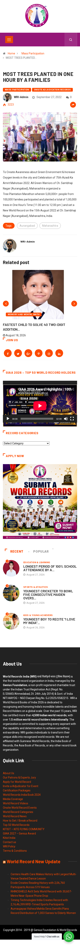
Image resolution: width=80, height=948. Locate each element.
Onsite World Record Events (20, 807)
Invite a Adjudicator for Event (20, 786)
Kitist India (9, 837)
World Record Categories (18, 812)
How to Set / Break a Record (20, 820)
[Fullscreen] (72, 419)
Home (11, 53)
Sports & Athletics (35, 587)
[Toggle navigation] (9, 39)
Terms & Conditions (15, 850)
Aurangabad (27, 225)
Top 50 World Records (16, 824)
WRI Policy (9, 846)
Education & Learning (36, 562)
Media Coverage (13, 799)
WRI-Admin (21, 97)
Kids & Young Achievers (38, 615)
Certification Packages (16, 790)
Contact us (9, 842)
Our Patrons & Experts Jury (19, 777)
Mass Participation (33, 53)
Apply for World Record (17, 781)
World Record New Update (33, 861)
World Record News (15, 816)
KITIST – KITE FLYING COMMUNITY (23, 829)
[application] (40, 402)
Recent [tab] (16, 551)
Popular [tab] (41, 551)
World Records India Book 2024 (22, 794)
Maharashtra (50, 225)
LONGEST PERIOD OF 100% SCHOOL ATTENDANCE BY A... (50, 568)
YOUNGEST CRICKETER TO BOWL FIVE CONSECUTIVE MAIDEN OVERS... (48, 594)
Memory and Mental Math (24, 314)
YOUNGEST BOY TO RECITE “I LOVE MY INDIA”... (49, 621)
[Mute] (66, 419)
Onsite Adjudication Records (52, 89)
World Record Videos (15, 803)
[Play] (8, 419)
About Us (8, 773)
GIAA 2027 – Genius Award (19, 833)
